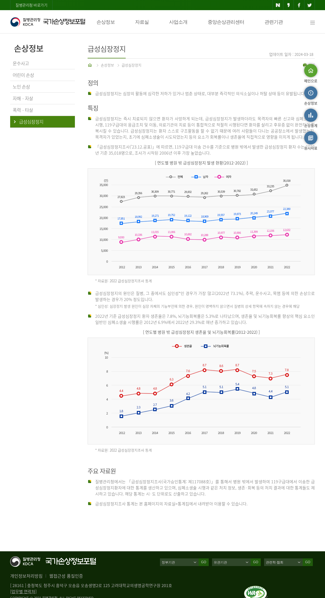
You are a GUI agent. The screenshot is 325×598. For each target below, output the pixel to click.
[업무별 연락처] (23, 591)
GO (203, 562)
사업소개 (178, 22)
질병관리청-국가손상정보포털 (47, 22)
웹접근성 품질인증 (66, 576)
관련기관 (274, 22)
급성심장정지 (131, 65)
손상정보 (105, 22)
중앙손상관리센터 (226, 22)
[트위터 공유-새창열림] (309, 5)
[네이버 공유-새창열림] (278, 5)
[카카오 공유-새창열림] (288, 5)
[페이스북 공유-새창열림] (299, 5)
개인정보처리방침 (26, 576)
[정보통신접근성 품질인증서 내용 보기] (256, 589)
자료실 (142, 22)
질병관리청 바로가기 (31, 5)
